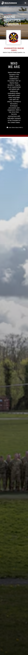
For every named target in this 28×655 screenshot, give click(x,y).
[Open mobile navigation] (25, 3)
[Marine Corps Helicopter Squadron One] (9, 3)
